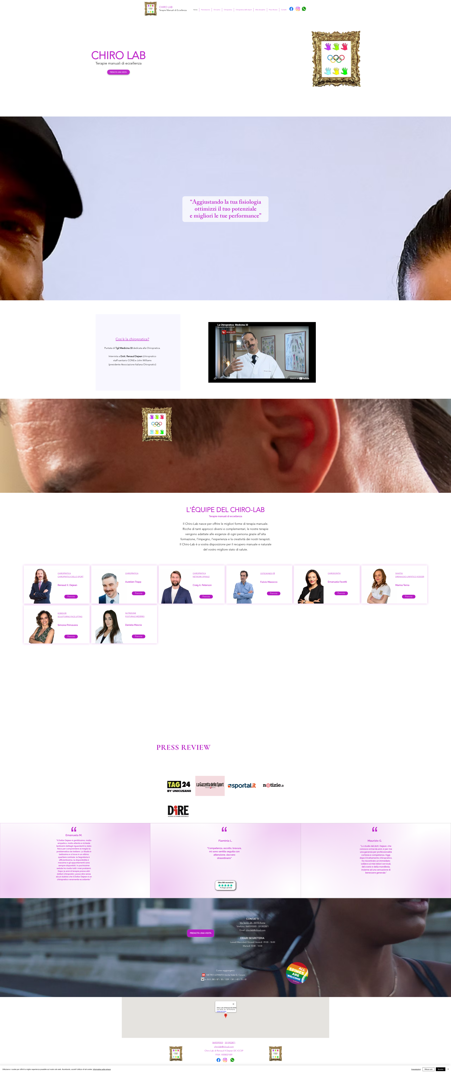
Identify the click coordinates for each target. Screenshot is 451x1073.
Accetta (440, 1069)
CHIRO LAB (166, 7)
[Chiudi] (448, 1069)
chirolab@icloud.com (255, 930)
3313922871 (230, 1042)
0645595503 (217, 1042)
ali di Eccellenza (179, 10)
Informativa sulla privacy (102, 1069)
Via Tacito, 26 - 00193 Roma (252, 922)
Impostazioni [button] (416, 1069)
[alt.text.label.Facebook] (291, 9)
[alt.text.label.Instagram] (297, 9)
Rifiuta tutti (428, 1069)
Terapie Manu (165, 10)
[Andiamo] (225, 885)
